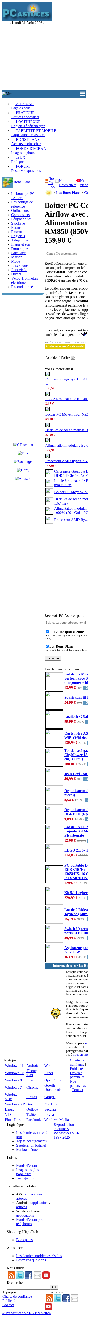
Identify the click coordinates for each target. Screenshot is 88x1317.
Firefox (31, 1097)
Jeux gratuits (25, 1178)
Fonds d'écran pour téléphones (30, 1222)
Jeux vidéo (19, 270)
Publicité (76, 1069)
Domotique (19, 249)
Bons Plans (22, 182)
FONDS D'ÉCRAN (28, 150)
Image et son (20, 244)
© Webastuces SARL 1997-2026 (26, 1313)
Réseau (16, 232)
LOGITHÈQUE (28, 124)
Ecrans (16, 227)
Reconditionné (22, 287)
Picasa (49, 1114)
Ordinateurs (20, 211)
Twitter (31, 1114)
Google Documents (52, 1087)
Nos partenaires (78, 1083)
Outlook (32, 1109)
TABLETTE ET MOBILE (33, 133)
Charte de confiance (77, 1062)
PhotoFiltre (13, 1120)
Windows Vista (12, 1097)
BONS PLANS (26, 142)
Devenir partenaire (77, 1075)
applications (33, 1194)
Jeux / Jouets (20, 266)
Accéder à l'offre (58, 357)
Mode (15, 261)
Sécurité (50, 1109)
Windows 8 (13, 1080)
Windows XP (15, 1104)
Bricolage (18, 253)
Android (32, 1066)
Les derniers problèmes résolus (39, 1256)
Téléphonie (19, 240)
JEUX (18, 159)
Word (48, 1066)
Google (49, 1097)
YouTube (51, 1104)
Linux (9, 1109)
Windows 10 (14, 1073)
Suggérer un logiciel (31, 1145)
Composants (20, 215)
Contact (77, 1090)
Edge (30, 1080)
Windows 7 (13, 1087)
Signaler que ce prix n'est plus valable (65, 346)
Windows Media (56, 1120)
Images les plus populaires (27, 1172)
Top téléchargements (31, 1141)
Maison (16, 257)
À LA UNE (22, 106)
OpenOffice (53, 1080)
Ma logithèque (27, 1149)
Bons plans (24, 1240)
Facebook (33, 1120)
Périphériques (21, 219)
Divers (16, 274)
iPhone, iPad (32, 1073)
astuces (21, 1198)
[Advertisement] (44, 46)
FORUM (26, 168)
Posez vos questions (31, 1260)
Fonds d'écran (26, 1165)
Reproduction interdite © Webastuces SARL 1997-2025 (68, 1131)
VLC (9, 1114)
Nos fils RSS (51, 183)
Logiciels (18, 236)
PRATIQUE (25, 115)
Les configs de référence (22, 204)
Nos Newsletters (67, 183)
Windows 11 (14, 1066)
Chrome (32, 1087)
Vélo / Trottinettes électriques (24, 280)
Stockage (18, 223)
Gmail (30, 1104)
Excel (48, 1073)
